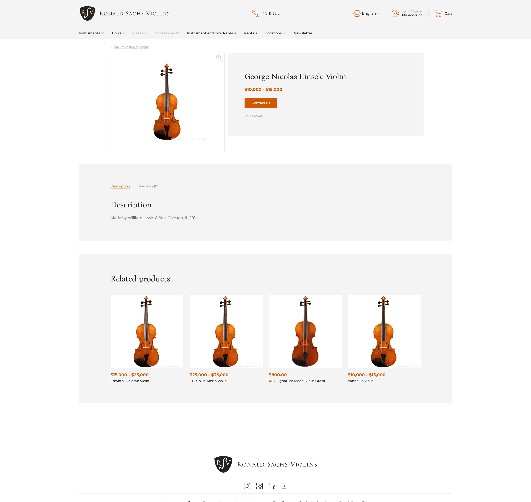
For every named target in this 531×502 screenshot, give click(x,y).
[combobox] (370, 13)
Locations (273, 33)
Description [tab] (120, 186)
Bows (116, 33)
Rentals (250, 33)
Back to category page (131, 47)
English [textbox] (369, 13)
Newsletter (303, 33)
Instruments (89, 33)
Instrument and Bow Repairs (211, 33)
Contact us (261, 103)
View (146, 331)
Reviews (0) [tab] (148, 186)
